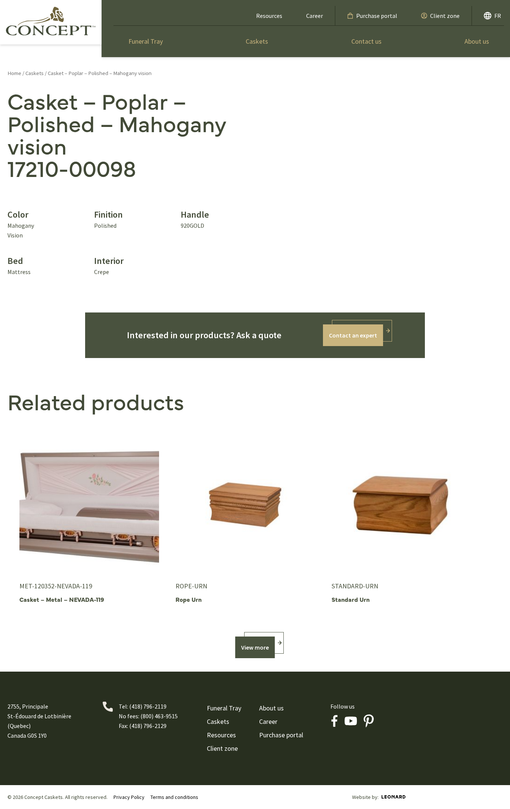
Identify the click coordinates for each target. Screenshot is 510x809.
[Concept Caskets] (51, 21)
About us (476, 41)
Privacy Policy (128, 797)
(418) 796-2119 (148, 706)
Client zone (445, 15)
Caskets (257, 41)
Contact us (366, 41)
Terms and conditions (174, 797)
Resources (269, 15)
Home (14, 73)
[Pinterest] (368, 721)
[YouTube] (350, 720)
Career (314, 15)
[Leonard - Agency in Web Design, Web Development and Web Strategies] (393, 797)
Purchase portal (376, 15)
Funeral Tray (145, 41)
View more (255, 647)
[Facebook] (334, 721)
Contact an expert (353, 335)
